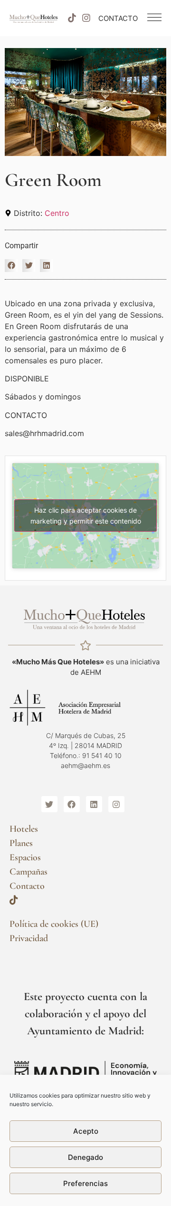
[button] (11, 265)
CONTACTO (118, 18)
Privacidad (29, 938)
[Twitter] (49, 804)
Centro (57, 213)
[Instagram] (86, 18)
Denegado (85, 1157)
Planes (21, 843)
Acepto (85, 1131)
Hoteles (24, 829)
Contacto (27, 886)
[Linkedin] (94, 804)
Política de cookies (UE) (54, 924)
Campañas (29, 871)
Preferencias (85, 1183)
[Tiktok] (72, 18)
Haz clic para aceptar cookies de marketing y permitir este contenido (85, 515)
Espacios (25, 857)
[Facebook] (72, 804)
